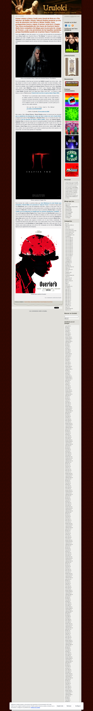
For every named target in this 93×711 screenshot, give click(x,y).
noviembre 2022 (68, 377)
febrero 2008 (67, 620)
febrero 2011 (67, 570)
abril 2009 (67, 601)
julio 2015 (67, 497)
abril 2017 (67, 467)
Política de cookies (35, 707)
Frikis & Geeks (68, 269)
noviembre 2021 (68, 391)
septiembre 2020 (68, 410)
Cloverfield (67, 236)
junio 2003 (67, 698)
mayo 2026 (67, 330)
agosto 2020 (67, 412)
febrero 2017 (67, 470)
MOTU (66, 282)
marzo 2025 (67, 349)
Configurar (78, 706)
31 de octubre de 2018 (43, 111)
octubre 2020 (67, 409)
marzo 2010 (67, 586)
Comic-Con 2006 (68, 237)
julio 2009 (67, 597)
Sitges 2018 (67, 300)
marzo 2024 (67, 362)
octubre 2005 (67, 659)
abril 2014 (67, 517)
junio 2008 (67, 615)
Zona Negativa (67, 217)
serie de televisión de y (33, 119)
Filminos (66, 268)
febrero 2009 (67, 604)
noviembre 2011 (68, 558)
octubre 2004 (67, 676)
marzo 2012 (67, 552)
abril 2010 (67, 584)
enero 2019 (67, 438)
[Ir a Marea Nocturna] (72, 148)
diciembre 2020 (68, 406)
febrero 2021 (67, 403)
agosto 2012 (67, 545)
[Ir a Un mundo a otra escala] (72, 85)
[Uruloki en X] (69, 26)
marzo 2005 (67, 669)
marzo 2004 (67, 686)
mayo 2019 (67, 433)
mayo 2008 (67, 616)
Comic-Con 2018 (68, 254)
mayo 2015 (67, 499)
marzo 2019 (67, 435)
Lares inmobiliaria (68, 213)
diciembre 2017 (68, 456)
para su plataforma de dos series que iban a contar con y (38, 116)
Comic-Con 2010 (68, 243)
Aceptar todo (60, 706)
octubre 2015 (67, 492)
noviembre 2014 (68, 508)
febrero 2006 (67, 654)
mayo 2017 (67, 466)
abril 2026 (67, 331)
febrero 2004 (67, 687)
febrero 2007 (67, 637)
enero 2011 (67, 572)
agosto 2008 (67, 612)
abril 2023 (67, 373)
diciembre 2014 (68, 506)
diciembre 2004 (68, 673)
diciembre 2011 (68, 556)
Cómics (66, 226)
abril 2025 (67, 348)
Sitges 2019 (67, 301)
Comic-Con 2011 (68, 244)
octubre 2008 (67, 609)
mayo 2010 (67, 583)
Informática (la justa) (68, 275)
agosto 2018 (67, 445)
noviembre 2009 (68, 591)
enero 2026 (67, 335)
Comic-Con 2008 (68, 240)
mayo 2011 (67, 566)
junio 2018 (67, 448)
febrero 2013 (67, 537)
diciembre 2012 (68, 540)
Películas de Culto (68, 216)
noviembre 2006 (68, 641)
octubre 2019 (67, 426)
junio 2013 (67, 531)
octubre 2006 (67, 643)
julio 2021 (67, 396)
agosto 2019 (67, 428)
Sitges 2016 (67, 297)
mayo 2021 (67, 399)
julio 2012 (67, 547)
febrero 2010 (67, 587)
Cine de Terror (49, 301)
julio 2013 (67, 530)
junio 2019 (67, 431)
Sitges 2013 (67, 293)
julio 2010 (67, 580)
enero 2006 (67, 655)
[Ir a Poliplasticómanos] (72, 176)
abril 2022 (67, 384)
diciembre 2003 (68, 690)
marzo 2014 (67, 519)
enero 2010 (67, 588)
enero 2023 (67, 374)
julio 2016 (67, 480)
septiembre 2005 (68, 661)
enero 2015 (67, 505)
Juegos (66, 276)
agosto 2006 (67, 645)
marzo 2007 (67, 636)
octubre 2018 (67, 442)
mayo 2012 (67, 549)
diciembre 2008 (68, 606)
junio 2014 (67, 515)
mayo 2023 (67, 371)
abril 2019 (67, 434)
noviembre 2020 (68, 408)
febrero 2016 (67, 487)
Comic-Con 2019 (68, 255)
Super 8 (66, 307)
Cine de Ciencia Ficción (35, 301)
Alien (66, 223)
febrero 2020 (67, 420)
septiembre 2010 (68, 577)
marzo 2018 (67, 452)
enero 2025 (67, 352)
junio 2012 (67, 548)
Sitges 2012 (67, 291)
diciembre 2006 (68, 640)
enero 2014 (67, 522)
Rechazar (69, 706)
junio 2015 (67, 498)
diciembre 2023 (68, 366)
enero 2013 (67, 538)
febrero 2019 (67, 437)
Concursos (67, 258)
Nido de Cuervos (68, 214)
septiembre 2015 (68, 494)
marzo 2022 (67, 385)
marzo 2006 (67, 652)
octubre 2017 (67, 459)
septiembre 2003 (68, 694)
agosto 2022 (67, 380)
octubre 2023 (67, 367)
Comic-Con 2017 (68, 252)
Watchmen (67, 309)
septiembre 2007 (68, 627)
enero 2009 (67, 605)
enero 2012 (67, 555)
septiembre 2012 (68, 544)
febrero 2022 (67, 387)
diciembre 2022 (68, 376)
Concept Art (67, 257)
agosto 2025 (67, 342)
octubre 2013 (67, 526)
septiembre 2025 (68, 341)
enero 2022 (67, 388)
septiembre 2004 (68, 677)
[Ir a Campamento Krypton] (72, 120)
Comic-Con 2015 (68, 250)
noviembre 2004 (68, 675)
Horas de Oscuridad (68, 212)
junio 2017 (67, 465)
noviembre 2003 (68, 691)
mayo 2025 (67, 346)
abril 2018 (67, 451)
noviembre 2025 (68, 338)
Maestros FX (67, 279)
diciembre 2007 (68, 623)
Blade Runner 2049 (68, 225)
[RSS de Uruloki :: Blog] (72, 26)
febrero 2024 (67, 363)
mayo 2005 (67, 666)
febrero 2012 (67, 554)
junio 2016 (67, 481)
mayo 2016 (67, 483)
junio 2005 (67, 665)
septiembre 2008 (68, 611)
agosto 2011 (67, 562)
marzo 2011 (67, 569)
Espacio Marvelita (68, 210)
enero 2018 (67, 455)
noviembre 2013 (68, 524)
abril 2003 (67, 701)
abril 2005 (67, 668)
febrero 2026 (67, 334)
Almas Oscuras (68, 203)
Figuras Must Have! (68, 266)
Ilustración (67, 273)
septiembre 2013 (68, 527)
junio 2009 (67, 598)
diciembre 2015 (68, 490)
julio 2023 (67, 370)
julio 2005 (67, 663)
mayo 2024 (67, 359)
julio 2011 (66, 563)
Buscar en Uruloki (70, 313)
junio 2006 (67, 648)
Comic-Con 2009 (68, 241)
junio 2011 (67, 565)
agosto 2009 (67, 595)
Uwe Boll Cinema (68, 308)
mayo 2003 (67, 700)
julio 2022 (67, 381)
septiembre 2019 (68, 427)
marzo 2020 (67, 419)
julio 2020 (67, 413)
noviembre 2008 (68, 608)
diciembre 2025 (68, 337)
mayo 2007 (67, 633)
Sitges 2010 (67, 289)
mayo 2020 (67, 416)
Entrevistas (67, 265)
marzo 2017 (67, 469)
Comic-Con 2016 (68, 251)
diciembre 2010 (68, 573)
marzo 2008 (67, 619)
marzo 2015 (67, 502)
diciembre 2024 (68, 353)
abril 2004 (67, 684)
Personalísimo (67, 286)
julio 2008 (67, 613)
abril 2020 (67, 417)
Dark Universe (67, 262)
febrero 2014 (67, 520)
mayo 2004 (67, 683)
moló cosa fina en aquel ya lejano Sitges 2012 (45, 93)
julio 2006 (67, 647)
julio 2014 (67, 513)
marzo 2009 (67, 602)
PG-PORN (67, 287)
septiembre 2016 (68, 477)
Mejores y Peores (68, 280)
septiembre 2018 (68, 444)
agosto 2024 (67, 356)
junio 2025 (67, 345)
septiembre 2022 (68, 378)
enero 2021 (67, 405)
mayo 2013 (67, 533)
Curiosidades (67, 261)
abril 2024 (67, 360)
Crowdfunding (67, 259)
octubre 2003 (67, 693)
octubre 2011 (67, 559)
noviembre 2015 (68, 491)
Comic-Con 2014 (68, 248)
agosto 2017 (67, 462)
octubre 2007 (67, 626)
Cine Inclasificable (68, 234)
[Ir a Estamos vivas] (72, 134)
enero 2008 (67, 622)
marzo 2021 (67, 402)
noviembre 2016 (68, 474)
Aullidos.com (67, 205)
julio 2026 (67, 327)
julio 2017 (67, 463)
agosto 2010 (67, 579)
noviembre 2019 (68, 424)
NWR (66, 283)
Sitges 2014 (67, 294)
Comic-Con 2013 (68, 247)
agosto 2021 (67, 395)
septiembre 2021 (68, 394)
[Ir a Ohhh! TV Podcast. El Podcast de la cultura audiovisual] (72, 106)
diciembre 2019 (68, 423)
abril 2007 (67, 634)
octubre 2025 (67, 339)
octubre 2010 (67, 576)
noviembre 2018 (68, 441)
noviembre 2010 (68, 574)
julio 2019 (67, 430)
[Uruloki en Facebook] (65, 26)
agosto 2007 (67, 629)
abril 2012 (67, 551)
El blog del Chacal (68, 209)
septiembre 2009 (68, 594)
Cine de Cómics (27, 301)
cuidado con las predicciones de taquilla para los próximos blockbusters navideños (37, 211)
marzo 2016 (67, 485)
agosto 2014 (67, 512)
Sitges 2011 (67, 290)
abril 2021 (67, 401)
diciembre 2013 (68, 523)
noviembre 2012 (68, 541)
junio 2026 (67, 328)
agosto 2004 (67, 679)
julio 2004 (67, 680)
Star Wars (67, 305)
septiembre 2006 (68, 644)
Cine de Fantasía (43, 301)
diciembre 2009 (68, 590)
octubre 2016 (67, 476)
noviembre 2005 (68, 658)
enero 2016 (67, 488)
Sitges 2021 (67, 304)
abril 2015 (67, 501)
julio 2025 (67, 344)
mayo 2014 (67, 516)
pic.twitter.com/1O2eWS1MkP (34, 108)
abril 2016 (67, 484)
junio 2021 (67, 398)
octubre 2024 (67, 355)
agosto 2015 (67, 495)
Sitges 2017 (67, 298)
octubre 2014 (67, 509)
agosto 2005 (67, 662)
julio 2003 (67, 697)
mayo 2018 (67, 449)
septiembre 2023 (68, 369)
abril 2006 (67, 651)
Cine (66, 227)
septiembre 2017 (68, 460)
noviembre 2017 (68, 458)
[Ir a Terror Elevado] (72, 162)
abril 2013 (67, 534)
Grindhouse (67, 272)
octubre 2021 (67, 392)
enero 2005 (67, 672)
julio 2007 (67, 630)
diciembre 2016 (68, 473)
